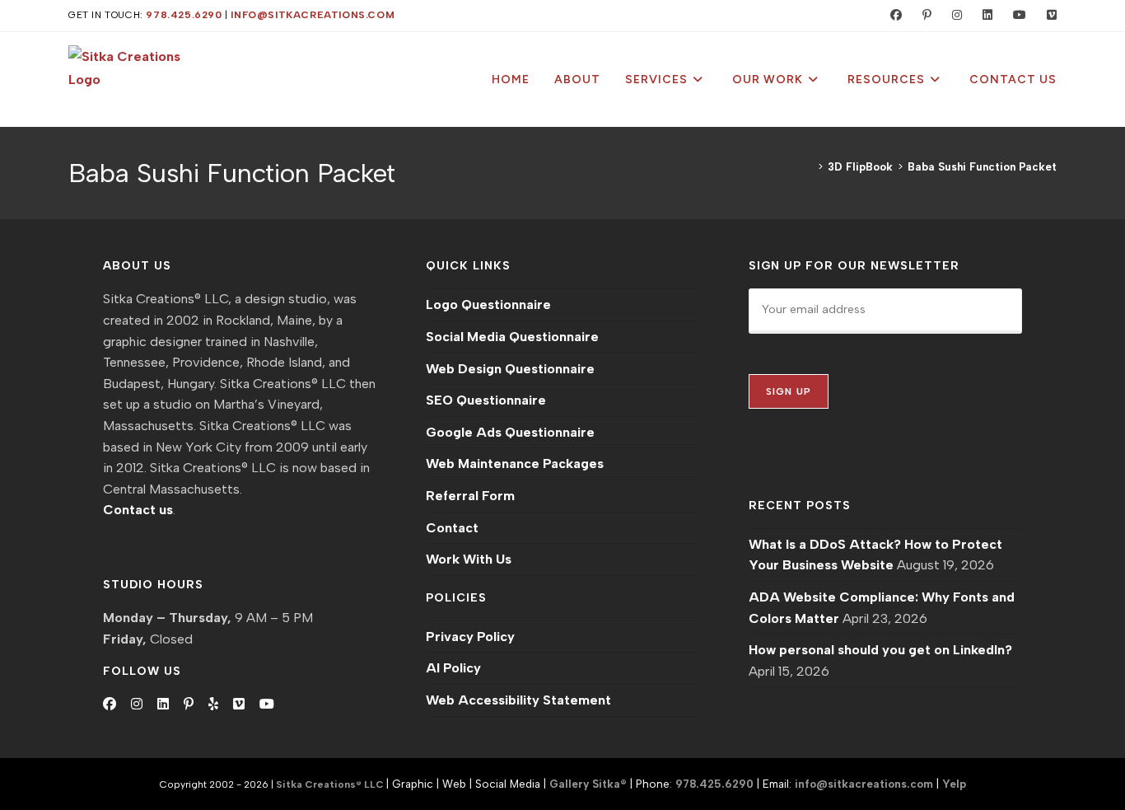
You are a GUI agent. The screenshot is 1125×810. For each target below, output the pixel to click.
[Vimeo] (239, 704)
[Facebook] (109, 704)
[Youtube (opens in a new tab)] (1016, 15)
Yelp (954, 783)
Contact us (138, 509)
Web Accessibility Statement (518, 700)
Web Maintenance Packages (515, 463)
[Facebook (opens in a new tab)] (892, 15)
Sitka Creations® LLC (331, 784)
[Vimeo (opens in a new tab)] (1045, 15)
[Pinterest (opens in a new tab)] (923, 15)
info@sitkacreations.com (312, 15)
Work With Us (468, 559)
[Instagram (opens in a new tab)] (953, 15)
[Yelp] (213, 704)
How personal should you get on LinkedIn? (880, 650)
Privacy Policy (470, 636)
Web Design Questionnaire (510, 369)
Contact (452, 528)
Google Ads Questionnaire (510, 432)
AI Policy (453, 668)
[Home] (809, 167)
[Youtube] (266, 704)
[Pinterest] (189, 704)
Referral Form (470, 495)
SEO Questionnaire (486, 400)
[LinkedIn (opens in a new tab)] (984, 15)
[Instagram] (136, 704)
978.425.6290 (184, 15)
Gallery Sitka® (588, 783)
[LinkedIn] (163, 704)
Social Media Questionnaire (512, 336)
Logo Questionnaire (488, 304)
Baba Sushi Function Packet (982, 167)
